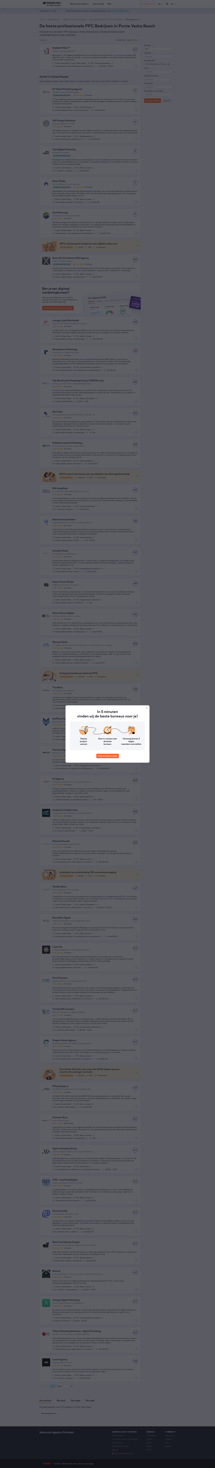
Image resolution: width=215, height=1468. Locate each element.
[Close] (146, 708)
